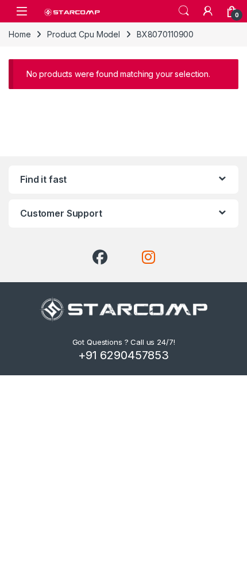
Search (183, 11)
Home (19, 34)
